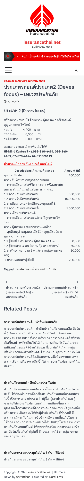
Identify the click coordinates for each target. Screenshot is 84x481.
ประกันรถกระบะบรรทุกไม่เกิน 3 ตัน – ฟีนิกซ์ (34, 453)
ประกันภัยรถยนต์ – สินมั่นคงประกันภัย (30, 382)
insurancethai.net (42, 42)
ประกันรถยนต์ (24, 269)
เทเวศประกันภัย (36, 80)
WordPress (55, 476)
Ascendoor (23, 476)
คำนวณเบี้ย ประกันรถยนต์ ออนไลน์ (28, 164)
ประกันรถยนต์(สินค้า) (15, 80)
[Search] (76, 70)
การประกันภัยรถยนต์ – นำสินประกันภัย (30, 322)
